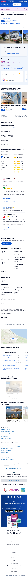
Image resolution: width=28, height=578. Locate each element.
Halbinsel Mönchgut (7, 355)
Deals (3, 1)
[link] (23, 4)
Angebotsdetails (18, 311)
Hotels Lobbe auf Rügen (6, 429)
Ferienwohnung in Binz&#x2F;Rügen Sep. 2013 (11, 445)
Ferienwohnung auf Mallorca (7, 448)
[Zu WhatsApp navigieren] (20, 533)
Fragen (23, 27)
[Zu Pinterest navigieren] (17, 533)
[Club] (8, 9)
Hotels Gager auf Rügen (6, 438)
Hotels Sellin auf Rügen (6, 433)
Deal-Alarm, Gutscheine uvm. (14, 544)
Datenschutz (14, 552)
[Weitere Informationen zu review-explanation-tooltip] (16, 20)
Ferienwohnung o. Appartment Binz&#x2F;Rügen (11, 446)
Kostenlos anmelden (21, 8)
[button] (11, 37)
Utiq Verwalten (14, 557)
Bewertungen (12, 27)
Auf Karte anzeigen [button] (6, 18)
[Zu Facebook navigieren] (8, 533)
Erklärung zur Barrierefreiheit (14, 565)
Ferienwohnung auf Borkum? (7, 459)
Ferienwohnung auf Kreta (6, 454)
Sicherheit (14, 568)
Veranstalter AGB (14, 547)
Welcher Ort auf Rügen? (6, 450)
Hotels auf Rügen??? (5, 456)
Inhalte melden (14, 541)
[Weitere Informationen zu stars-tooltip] (25, 14)
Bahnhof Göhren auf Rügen (9, 365)
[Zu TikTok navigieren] (14, 533)
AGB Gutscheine (14, 563)
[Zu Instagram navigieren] (11, 533)
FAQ (14, 539)
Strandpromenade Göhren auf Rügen (10, 362)
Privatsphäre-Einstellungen (14, 555)
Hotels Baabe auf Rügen (6, 434)
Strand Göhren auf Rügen (9, 360)
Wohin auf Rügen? (5, 457)
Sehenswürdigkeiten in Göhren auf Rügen (11, 369)
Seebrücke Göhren (7, 357)
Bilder (18, 27)
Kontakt (20, 1)
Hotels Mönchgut (4, 436)
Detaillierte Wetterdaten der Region (14, 468)
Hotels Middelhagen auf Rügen (7, 431)
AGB (14, 560)
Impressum (14, 571)
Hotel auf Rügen (4, 452)
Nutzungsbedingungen (14, 549)
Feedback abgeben (14, 480)
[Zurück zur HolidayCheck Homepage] (5, 4)
